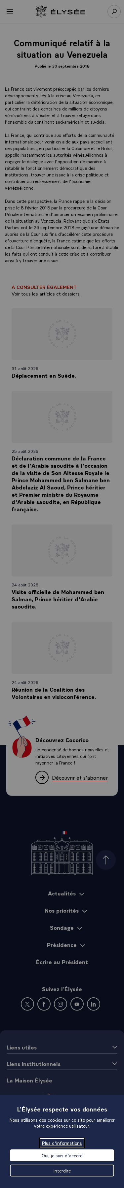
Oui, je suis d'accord (62, 1155)
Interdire (62, 1170)
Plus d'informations (62, 1143)
